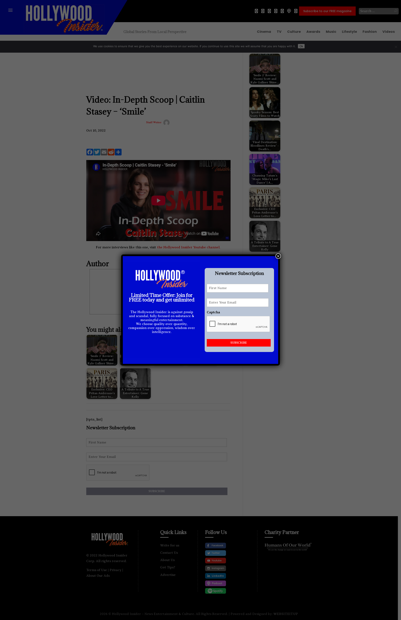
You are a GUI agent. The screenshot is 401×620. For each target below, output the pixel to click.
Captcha (213, 312)
